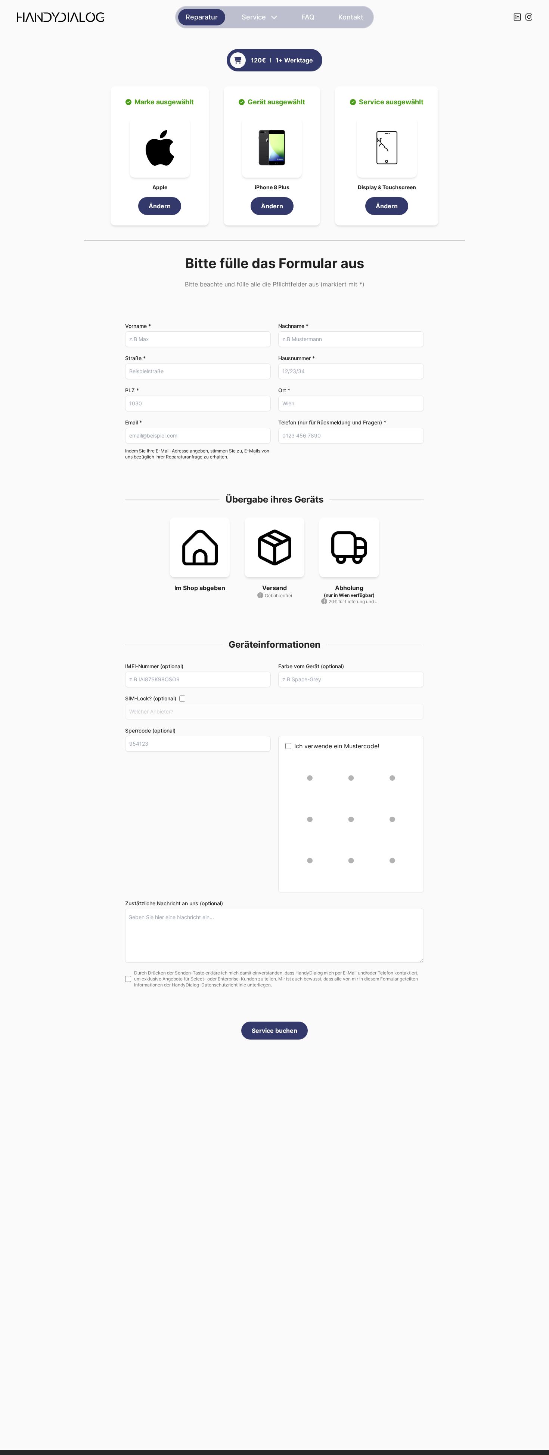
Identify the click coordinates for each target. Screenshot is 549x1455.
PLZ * (132, 390)
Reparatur (202, 17)
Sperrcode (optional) (150, 730)
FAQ (307, 17)
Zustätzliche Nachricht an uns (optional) (174, 903)
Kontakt (350, 17)
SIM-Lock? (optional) (150, 698)
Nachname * (293, 326)
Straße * (135, 358)
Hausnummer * (296, 358)
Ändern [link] (160, 206)
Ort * (284, 390)
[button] (160, 148)
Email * (133, 422)
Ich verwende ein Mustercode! (336, 746)
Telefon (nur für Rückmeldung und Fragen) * (332, 422)
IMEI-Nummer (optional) (154, 666)
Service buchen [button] (274, 1030)
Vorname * (138, 326)
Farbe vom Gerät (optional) (311, 666)
